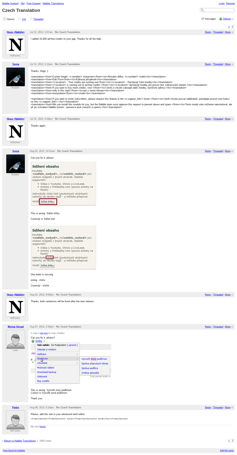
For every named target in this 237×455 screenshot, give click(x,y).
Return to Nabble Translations (20, 440)
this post (44, 333)
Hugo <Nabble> (16, 32)
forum (43, 426)
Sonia (15, 64)
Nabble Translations (53, 3)
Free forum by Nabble (14, 450)
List (24, 19)
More (228, 32)
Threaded (38, 19)
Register (230, 3)
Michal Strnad (16, 326)
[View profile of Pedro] (15, 427)
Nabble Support (10, 3)
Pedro (15, 407)
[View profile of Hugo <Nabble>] (15, 52)
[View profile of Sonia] (15, 84)
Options (227, 18)
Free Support (34, 3)
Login (222, 3)
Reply (208, 32)
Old (22, 3)
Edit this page (227, 450)
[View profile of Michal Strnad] (15, 346)
